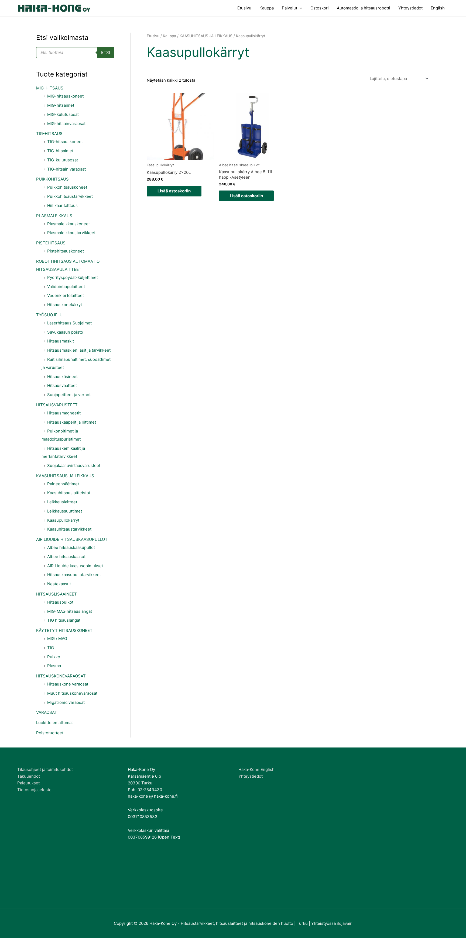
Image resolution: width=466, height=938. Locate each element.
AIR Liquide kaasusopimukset (75, 565)
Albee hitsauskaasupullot (71, 547)
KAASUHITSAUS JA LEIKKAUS (65, 475)
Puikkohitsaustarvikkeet (70, 196)
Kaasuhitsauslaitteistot (68, 492)
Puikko (53, 656)
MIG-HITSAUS (49, 88)
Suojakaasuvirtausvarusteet (73, 465)
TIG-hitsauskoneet (65, 141)
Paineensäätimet (63, 483)
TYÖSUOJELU (49, 314)
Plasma (54, 665)
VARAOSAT (46, 712)
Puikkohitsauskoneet (67, 187)
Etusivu (244, 8)
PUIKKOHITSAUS (52, 179)
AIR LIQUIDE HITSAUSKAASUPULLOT (72, 539)
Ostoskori (319, 8)
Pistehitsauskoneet (65, 251)
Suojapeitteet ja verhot (69, 394)
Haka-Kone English (256, 769)
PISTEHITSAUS (51, 242)
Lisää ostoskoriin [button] (174, 190)
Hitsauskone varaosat (67, 684)
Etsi (105, 52)
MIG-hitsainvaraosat (66, 123)
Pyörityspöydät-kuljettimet (72, 277)
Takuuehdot (28, 776)
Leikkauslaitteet (62, 501)
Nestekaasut (59, 583)
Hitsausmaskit (60, 341)
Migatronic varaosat (66, 702)
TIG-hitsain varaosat (66, 169)
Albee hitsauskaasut (66, 556)
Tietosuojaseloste (34, 789)
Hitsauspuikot (60, 602)
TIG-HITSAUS (49, 133)
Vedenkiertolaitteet (65, 295)
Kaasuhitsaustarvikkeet (69, 529)
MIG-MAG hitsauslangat (69, 611)
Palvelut (289, 8)
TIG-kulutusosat (62, 159)
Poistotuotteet (49, 732)
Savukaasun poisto (65, 332)
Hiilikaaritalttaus (62, 205)
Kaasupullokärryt (63, 520)
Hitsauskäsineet (62, 376)
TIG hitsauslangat (63, 620)
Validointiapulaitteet (66, 286)
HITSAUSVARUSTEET (57, 404)
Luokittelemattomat (54, 722)
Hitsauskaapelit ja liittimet (71, 422)
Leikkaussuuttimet (64, 511)
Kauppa (266, 8)
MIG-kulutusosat (63, 114)
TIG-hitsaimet (60, 150)
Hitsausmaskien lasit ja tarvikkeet (79, 350)
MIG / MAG (57, 638)
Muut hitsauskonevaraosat (72, 693)
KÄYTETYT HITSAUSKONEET (64, 630)
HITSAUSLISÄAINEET (56, 594)
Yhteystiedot (410, 8)
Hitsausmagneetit (64, 413)
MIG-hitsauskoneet (65, 96)
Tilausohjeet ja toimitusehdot (45, 769)
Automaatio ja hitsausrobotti (363, 8)
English (438, 8)
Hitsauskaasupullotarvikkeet (74, 574)
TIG (50, 647)
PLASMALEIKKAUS (54, 215)
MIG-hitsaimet (60, 105)
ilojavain (344, 923)
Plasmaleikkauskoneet (68, 223)
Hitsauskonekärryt (64, 304)
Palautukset (28, 782)
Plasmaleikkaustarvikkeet (71, 232)
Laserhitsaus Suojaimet (69, 323)
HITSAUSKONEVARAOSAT (61, 676)
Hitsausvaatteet (62, 385)
